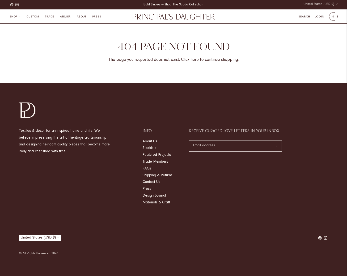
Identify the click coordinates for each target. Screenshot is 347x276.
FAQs (147, 169)
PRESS (96, 16)
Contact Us (151, 182)
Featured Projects (157, 155)
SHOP (13, 16)
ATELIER (65, 16)
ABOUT (81, 16)
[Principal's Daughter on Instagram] (17, 4)
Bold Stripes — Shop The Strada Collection (173, 5)
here (194, 60)
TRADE (49, 16)
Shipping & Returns (158, 175)
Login (319, 16)
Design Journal (154, 196)
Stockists (149, 148)
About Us (150, 142)
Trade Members (155, 162)
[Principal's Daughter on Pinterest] (11, 4)
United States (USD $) (319, 4)
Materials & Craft (156, 203)
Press (147, 189)
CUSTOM (32, 16)
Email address (204, 140)
